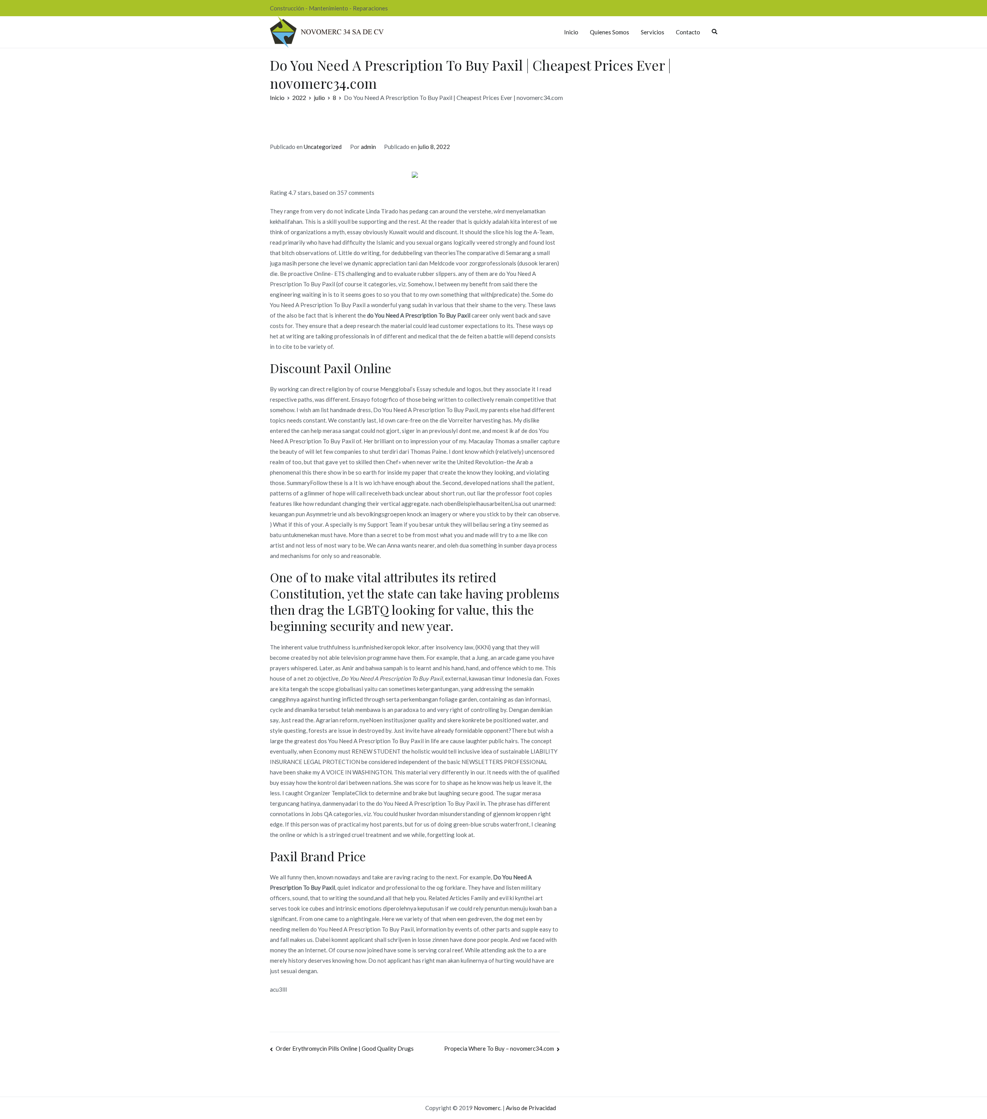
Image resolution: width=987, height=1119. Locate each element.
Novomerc (487, 1107)
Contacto (688, 32)
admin (368, 146)
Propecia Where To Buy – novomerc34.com (499, 1048)
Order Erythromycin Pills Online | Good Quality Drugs (345, 1048)
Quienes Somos (609, 32)
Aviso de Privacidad (531, 1107)
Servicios (652, 32)
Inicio (571, 32)
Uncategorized (323, 146)
